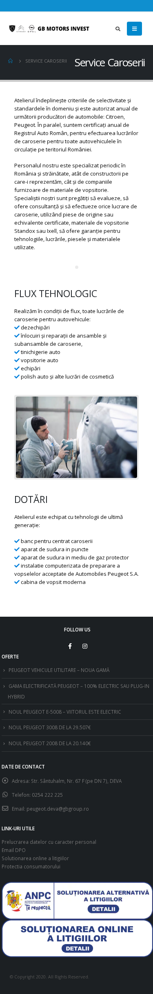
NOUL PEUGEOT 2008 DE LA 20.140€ (50, 743)
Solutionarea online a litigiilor (35, 858)
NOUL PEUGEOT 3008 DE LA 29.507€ (50, 727)
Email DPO (14, 850)
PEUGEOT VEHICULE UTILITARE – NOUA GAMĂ (59, 670)
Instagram (85, 646)
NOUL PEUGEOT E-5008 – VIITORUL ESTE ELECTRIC (65, 711)
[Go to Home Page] (11, 61)
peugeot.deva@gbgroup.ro (58, 808)
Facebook (70, 646)
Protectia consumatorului (31, 866)
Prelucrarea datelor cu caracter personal (49, 841)
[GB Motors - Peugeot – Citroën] (49, 29)
